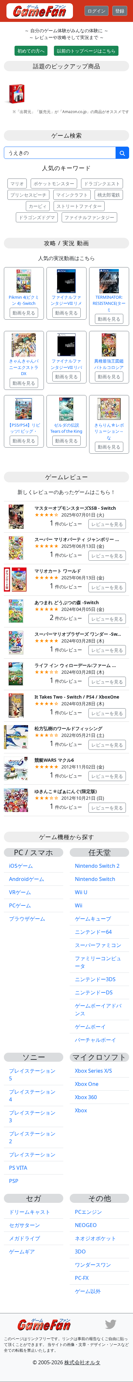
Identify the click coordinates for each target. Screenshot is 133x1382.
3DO (80, 1251)
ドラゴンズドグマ (37, 217)
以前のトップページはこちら (86, 51)
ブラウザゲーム (27, 918)
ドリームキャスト (29, 1211)
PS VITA (18, 1167)
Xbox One (86, 1083)
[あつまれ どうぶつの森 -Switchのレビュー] (16, 610)
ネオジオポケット (95, 1238)
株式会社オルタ (82, 1362)
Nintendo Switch (95, 879)
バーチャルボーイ (95, 1039)
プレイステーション (32, 1154)
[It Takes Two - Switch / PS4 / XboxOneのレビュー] (16, 705)
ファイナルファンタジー (89, 217)
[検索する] (122, 153)
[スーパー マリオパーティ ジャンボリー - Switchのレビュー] (16, 548)
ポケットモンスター (54, 183)
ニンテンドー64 (93, 931)
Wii (78, 905)
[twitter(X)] (111, 1324)
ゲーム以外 (88, 1291)
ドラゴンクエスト (102, 183)
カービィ (38, 206)
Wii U (81, 892)
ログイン (96, 11)
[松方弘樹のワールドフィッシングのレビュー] (16, 736)
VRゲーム (20, 892)
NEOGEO (86, 1225)
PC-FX (81, 1277)
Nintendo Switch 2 (97, 865)
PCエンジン (88, 1211)
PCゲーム (20, 905)
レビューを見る (107, 524)
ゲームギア (22, 1251)
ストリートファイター (79, 206)
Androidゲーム (26, 879)
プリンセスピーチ (28, 195)
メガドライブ (24, 1238)
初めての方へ (31, 51)
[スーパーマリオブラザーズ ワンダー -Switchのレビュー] (16, 642)
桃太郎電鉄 (108, 195)
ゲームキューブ (93, 918)
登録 (119, 11)
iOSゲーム (21, 865)
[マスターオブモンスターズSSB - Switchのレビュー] (16, 516)
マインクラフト (72, 195)
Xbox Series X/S (93, 1070)
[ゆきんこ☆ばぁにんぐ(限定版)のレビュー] (16, 800)
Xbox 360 (86, 1097)
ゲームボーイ (90, 1026)
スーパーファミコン (98, 945)
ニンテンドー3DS (95, 979)
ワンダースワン (93, 1264)
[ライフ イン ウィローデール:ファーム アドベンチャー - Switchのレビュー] (16, 674)
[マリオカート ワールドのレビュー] (16, 579)
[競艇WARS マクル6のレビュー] (16, 768)
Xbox (81, 1110)
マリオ (17, 183)
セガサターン (24, 1225)
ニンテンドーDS (94, 992)
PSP (13, 1180)
